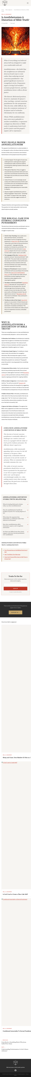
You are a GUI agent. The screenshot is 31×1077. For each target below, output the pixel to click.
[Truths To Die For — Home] (15, 1062)
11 (4, 374)
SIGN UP (15, 588)
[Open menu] (27, 3)
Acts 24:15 (24, 300)
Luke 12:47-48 (15, 272)
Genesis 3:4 (22, 383)
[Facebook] (15, 1070)
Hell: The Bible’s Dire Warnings (12, 554)
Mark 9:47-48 (15, 241)
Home (3, 9)
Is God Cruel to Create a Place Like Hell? (15, 894)
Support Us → (15, 612)
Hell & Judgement (8, 9)
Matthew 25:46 (22, 255)
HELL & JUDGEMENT (7, 14)
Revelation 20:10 (21, 294)
